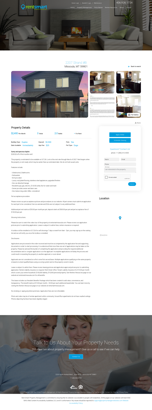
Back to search (136, 66)
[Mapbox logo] (103, 235)
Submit (132, 184)
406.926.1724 (124, 2)
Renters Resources (111, 7)
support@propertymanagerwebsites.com (108, 400)
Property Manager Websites (77, 392)
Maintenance (98, 3)
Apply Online (120, 135)
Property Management (84, 7)
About (122, 7)
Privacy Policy (123, 392)
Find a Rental (98, 7)
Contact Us (76, 357)
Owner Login (75, 3)
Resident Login (86, 3)
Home (72, 7)
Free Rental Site (99, 392)
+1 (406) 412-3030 (122, 153)
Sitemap (115, 392)
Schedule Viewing (120, 140)
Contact (128, 7)
